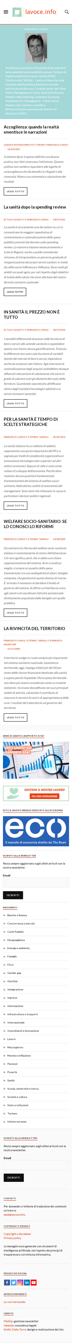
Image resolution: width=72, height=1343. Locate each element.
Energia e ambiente (18, 948)
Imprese (12, 997)
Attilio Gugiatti (14, 219)
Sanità (11, 1080)
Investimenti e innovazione (23, 1030)
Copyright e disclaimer (17, 1234)
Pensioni (12, 1063)
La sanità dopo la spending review (35, 207)
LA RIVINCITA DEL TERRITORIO (34, 628)
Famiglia (12, 956)
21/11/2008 (14, 649)
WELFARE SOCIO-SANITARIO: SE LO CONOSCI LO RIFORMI (35, 524)
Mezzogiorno (15, 1047)
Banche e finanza (17, 915)
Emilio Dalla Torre (15, 1329)
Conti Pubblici (15, 931)
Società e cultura (17, 1096)
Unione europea (16, 1121)
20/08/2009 (59, 539)
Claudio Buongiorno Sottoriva (24, 145)
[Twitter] (14, 1282)
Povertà (12, 1072)
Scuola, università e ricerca (23, 1088)
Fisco (10, 964)
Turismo (12, 1113)
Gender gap (14, 972)
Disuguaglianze (16, 940)
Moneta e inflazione (19, 1055)
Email (6, 875)
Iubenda (8, 1325)
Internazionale (16, 1022)
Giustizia (12, 981)
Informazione (15, 1005)
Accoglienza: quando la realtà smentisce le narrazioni (31, 129)
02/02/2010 (59, 437)
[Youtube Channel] (34, 1282)
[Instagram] (20, 1282)
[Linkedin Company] (27, 1282)
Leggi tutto (15, 191)
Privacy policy (12, 1238)
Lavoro (11, 1039)
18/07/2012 (59, 219)
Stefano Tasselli (38, 437)
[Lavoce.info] (36, 12)
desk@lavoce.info (14, 1214)
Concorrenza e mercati (21, 923)
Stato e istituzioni (17, 1105)
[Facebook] (7, 1282)
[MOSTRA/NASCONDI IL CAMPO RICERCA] (66, 12)
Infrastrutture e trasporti (22, 1014)
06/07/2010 (59, 330)
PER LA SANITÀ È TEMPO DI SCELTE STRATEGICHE (31, 422)
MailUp (8, 1321)
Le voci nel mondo (14, 1301)
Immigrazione (15, 989)
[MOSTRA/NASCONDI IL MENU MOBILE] (6, 12)
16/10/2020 (14, 149)
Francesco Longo (57, 145)
